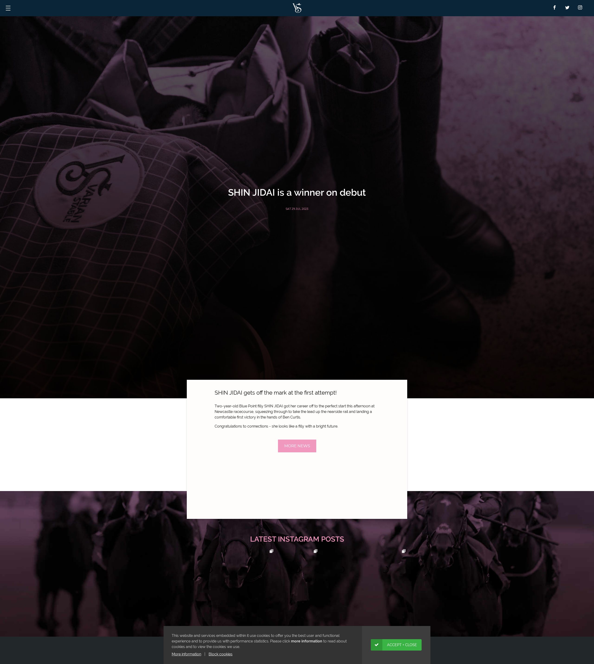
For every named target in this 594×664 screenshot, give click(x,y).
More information (186, 654)
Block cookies (220, 654)
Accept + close (402, 645)
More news (297, 446)
